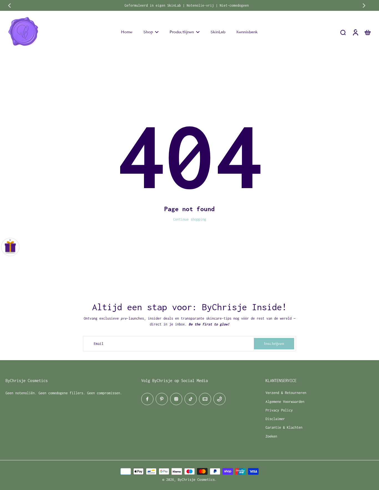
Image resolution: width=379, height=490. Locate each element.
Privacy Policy (279, 410)
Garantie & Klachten (284, 427)
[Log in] (355, 32)
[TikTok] (191, 399)
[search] (343, 32)
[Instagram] (176, 399)
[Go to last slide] (9, 6)
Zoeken (271, 436)
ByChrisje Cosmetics (196, 480)
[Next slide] (364, 6)
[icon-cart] (367, 32)
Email (98, 344)
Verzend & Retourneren (286, 393)
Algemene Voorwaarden (285, 402)
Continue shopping (189, 219)
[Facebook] (147, 399)
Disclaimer (275, 419)
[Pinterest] (162, 399)
